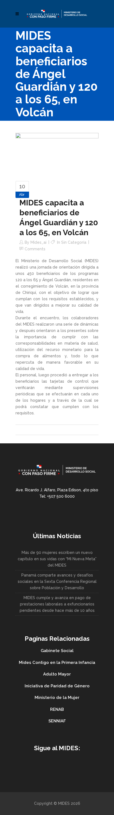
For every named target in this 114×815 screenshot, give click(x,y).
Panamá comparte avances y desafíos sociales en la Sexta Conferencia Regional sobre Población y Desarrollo (57, 581)
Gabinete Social (57, 650)
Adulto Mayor (57, 674)
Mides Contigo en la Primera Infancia (57, 662)
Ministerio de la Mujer (57, 697)
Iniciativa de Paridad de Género (57, 685)
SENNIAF (57, 721)
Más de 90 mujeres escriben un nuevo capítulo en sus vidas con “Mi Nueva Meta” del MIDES (57, 558)
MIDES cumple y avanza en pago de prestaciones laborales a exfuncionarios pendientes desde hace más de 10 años (57, 604)
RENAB (57, 709)
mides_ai (38, 242)
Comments (35, 249)
